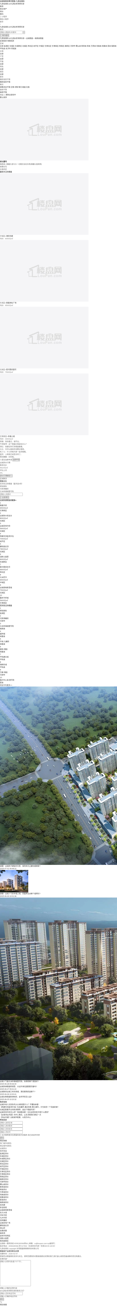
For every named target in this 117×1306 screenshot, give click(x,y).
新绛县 (83, 46)
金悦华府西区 (5, 1236)
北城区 (24, 46)
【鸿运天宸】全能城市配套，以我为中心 (15, 1117)
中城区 (41, 46)
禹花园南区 (4, 1241)
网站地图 (3, 1141)
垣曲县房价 (4, 1195)
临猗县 (113, 46)
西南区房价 (4, 1177)
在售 (12, 87)
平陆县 (2, 49)
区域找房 (3, 41)
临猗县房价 (4, 1202)
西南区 (61, 46)
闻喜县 (104, 46)
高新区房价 (4, 1179)
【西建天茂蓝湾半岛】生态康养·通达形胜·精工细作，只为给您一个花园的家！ (29, 1107)
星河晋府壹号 (11, 370)
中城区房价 (4, 1169)
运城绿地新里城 (6, 1210)
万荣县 (93, 46)
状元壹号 (3, 162)
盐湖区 (6, 46)
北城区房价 (4, 1161)
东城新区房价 (5, 1159)
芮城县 (13, 49)
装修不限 (3, 92)
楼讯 (1, 14)
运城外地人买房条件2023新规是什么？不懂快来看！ (20, 1105)
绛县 (88, 46)
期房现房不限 (5, 82)
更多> (14, 500)
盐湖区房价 (4, 1154)
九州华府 (3, 1218)
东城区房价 (4, 1156)
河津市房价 (4, 1182)
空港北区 (48, 46)
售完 (20, 87)
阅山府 (2, 1228)
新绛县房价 (4, 1187)
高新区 (67, 46)
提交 (2, 1138)
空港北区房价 (5, 1172)
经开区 (36, 46)
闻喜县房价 (4, 1197)
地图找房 (10, 41)
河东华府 (3, 1215)
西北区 (30, 46)
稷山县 (78, 46)
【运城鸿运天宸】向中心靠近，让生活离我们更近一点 (20, 1115)
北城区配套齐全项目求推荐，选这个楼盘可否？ (18, 1110)
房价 (1, 12)
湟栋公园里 (4, 1238)
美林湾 (2, 1233)
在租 (28, 87)
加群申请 (16, 460)
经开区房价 (4, 1166)
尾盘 (24, 87)
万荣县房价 (4, 1192)
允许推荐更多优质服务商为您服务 (20, 1135)
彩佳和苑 (3, 1208)
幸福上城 (11, 436)
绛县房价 (3, 1190)
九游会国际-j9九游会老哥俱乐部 (12, 4)
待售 (16, 87)
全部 (1, 46)
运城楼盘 (29, 38)
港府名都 (9, 236)
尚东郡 (2, 1205)
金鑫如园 (3, 1231)
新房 (1, 6)
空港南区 (55, 46)
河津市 (72, 46)
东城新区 (18, 46)
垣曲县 (98, 46)
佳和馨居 (3, 1220)
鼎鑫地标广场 (11, 303)
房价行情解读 (6, 476)
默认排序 (3, 97)
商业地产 (3, 9)
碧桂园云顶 (4, 1226)
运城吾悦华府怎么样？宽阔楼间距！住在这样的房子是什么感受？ (25, 1112)
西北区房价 (4, 1164)
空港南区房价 (5, 1174)
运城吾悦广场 (5, 1223)
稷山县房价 (4, 1184)
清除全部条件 (11, 95)
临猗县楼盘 (39, 38)
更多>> (9, 685)
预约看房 (4, 36)
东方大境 (3, 1213)
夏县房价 (3, 1200)
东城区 (12, 46)
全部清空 (4, 497)
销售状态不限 (5, 87)
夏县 (109, 46)
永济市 (8, 49)
